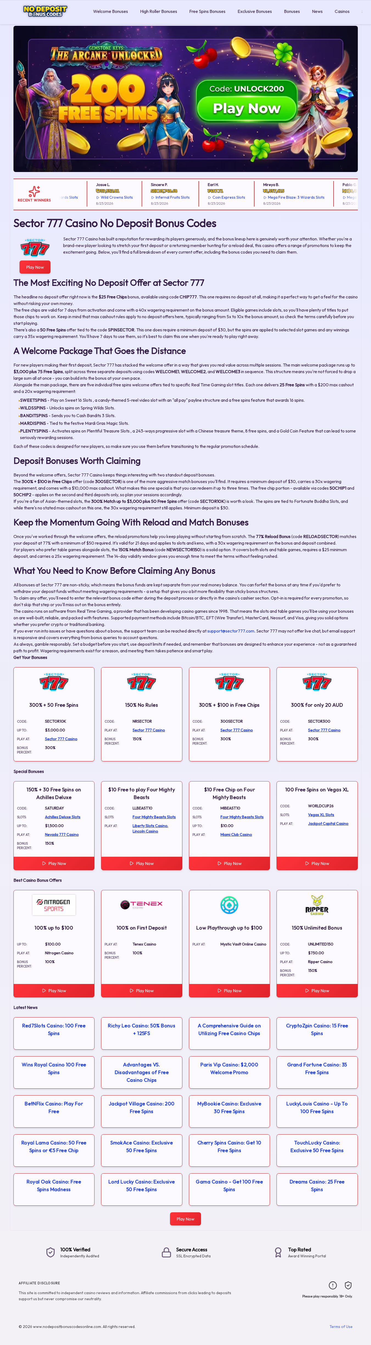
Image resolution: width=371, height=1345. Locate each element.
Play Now (35, 267)
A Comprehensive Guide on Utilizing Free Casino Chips (229, 1029)
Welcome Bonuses (110, 11)
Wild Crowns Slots (102, 197)
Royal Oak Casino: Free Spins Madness (54, 1185)
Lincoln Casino (145, 831)
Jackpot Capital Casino (328, 823)
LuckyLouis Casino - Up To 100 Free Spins (317, 1107)
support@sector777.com (230, 631)
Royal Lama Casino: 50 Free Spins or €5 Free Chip (54, 1146)
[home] (45, 20)
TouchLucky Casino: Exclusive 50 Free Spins (317, 1146)
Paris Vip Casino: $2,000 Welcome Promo (229, 1068)
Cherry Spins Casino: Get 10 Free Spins (229, 1146)
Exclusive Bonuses (255, 11)
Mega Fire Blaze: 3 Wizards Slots (281, 197)
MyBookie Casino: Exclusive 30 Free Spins (229, 1107)
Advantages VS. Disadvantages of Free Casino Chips (142, 1072)
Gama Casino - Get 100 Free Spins (229, 1185)
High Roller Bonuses (158, 11)
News (317, 11)
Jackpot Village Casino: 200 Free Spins (142, 1107)
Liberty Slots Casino (150, 825)
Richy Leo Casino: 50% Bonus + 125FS (141, 1029)
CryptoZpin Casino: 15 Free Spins (317, 1029)
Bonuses (292, 11)
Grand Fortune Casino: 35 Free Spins (317, 1068)
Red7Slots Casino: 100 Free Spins (53, 1029)
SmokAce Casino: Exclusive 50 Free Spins (141, 1146)
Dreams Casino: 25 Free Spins (317, 1185)
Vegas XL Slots (321, 814)
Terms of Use (341, 1326)
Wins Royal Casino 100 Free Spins (54, 1068)
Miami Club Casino (236, 834)
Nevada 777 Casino (62, 834)
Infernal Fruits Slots (158, 197)
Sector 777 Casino (61, 738)
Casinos (342, 11)
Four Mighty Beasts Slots (154, 816)
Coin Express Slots (214, 197)
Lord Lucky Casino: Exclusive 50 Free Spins (141, 1185)
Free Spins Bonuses (207, 11)
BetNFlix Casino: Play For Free (54, 1107)
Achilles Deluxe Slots (62, 816)
